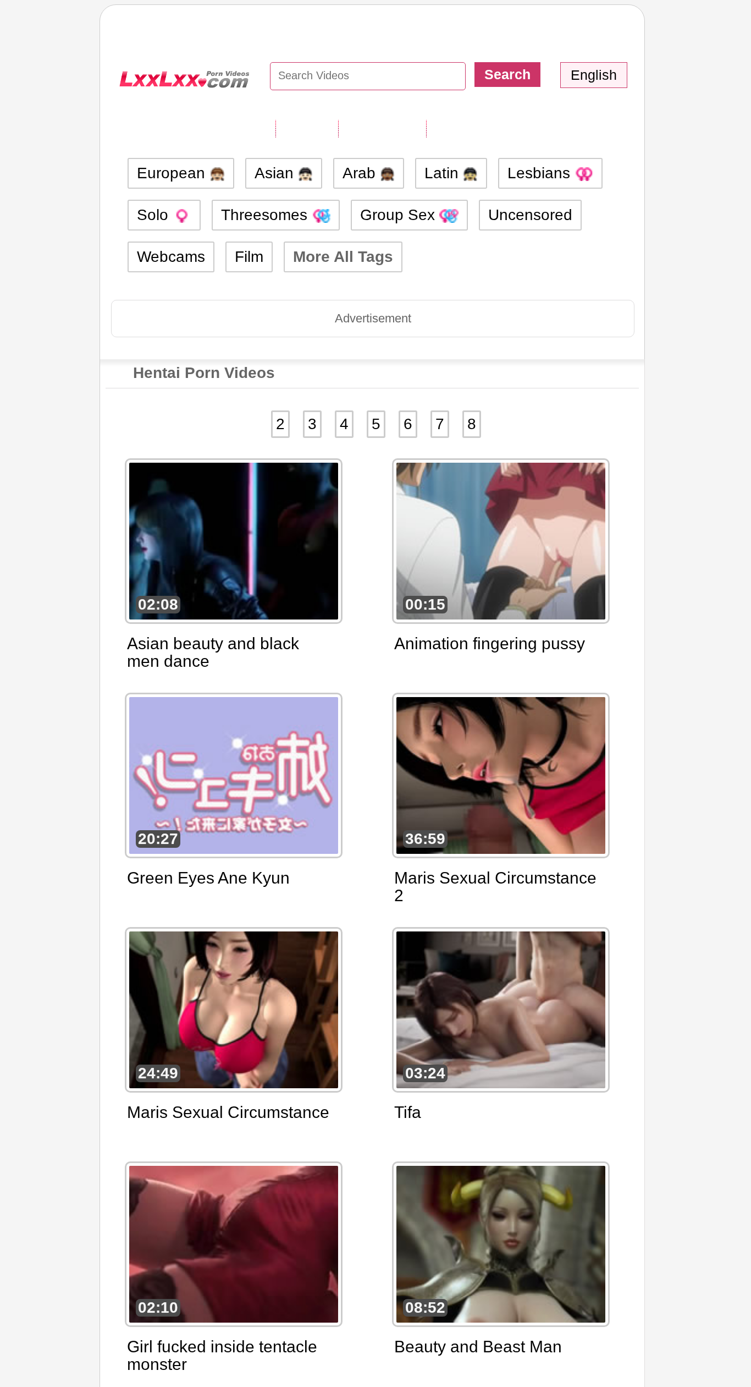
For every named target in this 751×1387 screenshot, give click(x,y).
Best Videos (470, 128)
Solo (155, 214)
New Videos (382, 128)
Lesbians (541, 173)
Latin (443, 173)
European (173, 173)
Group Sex (399, 214)
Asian (276, 173)
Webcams (171, 256)
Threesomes (266, 214)
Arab (361, 173)
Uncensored (530, 214)
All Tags (307, 128)
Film (249, 256)
